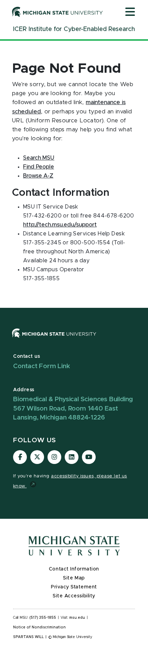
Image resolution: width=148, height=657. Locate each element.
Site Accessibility (74, 596)
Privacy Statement (74, 587)
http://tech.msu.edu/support (60, 225)
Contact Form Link (41, 366)
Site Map (74, 578)
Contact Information (74, 569)
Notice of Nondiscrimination (39, 627)
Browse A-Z (38, 176)
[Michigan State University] (57, 11)
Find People (38, 167)
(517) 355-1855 (42, 617)
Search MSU (38, 158)
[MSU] (54, 340)
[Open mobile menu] (130, 12)
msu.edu (77, 617)
